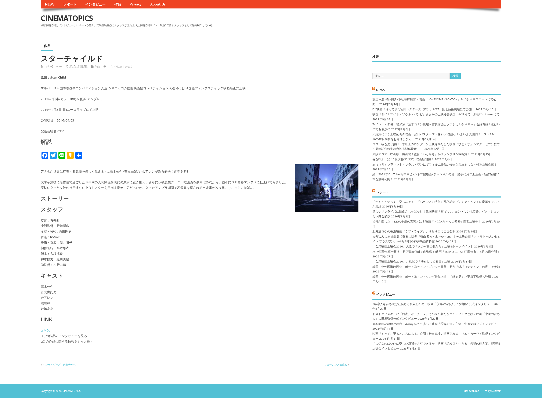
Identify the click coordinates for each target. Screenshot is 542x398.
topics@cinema (53, 66)
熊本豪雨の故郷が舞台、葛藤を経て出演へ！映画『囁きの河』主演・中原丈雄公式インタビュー (436, 324)
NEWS (50, 4)
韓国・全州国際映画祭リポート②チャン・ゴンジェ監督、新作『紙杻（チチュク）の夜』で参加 (436, 267)
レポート (70, 4)
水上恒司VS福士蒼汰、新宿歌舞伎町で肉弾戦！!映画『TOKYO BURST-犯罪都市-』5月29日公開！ (436, 252)
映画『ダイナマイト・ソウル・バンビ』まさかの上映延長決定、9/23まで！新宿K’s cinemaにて (435, 114)
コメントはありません (120, 66)
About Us (158, 4)
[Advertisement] (421, 21)
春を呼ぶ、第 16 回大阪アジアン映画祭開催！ (403, 159)
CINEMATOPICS (67, 18)
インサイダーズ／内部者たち (59, 364)
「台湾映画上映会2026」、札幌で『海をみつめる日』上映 (411, 261)
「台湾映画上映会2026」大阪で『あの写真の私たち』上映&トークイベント (422, 246)
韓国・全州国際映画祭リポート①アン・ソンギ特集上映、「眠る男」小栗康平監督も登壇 (431, 277)
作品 (117, 4)
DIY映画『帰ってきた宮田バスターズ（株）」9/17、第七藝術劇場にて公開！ (423, 109)
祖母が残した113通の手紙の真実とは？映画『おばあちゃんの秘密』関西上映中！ (426, 221)
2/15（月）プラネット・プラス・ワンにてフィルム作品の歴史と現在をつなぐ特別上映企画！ (434, 164)
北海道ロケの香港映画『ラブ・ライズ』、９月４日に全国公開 (413, 231)
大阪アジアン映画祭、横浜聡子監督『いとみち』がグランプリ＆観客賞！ (421, 154)
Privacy (136, 4)
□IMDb (46, 330)
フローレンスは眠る (335, 364)
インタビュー (95, 4)
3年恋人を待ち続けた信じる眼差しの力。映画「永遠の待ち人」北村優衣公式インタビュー (432, 304)
